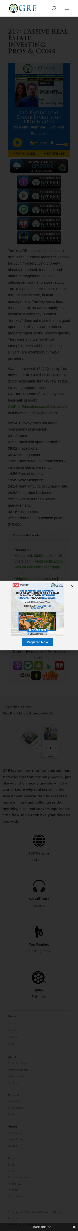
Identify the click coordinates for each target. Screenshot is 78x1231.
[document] (39, 615)
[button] (72, 586)
